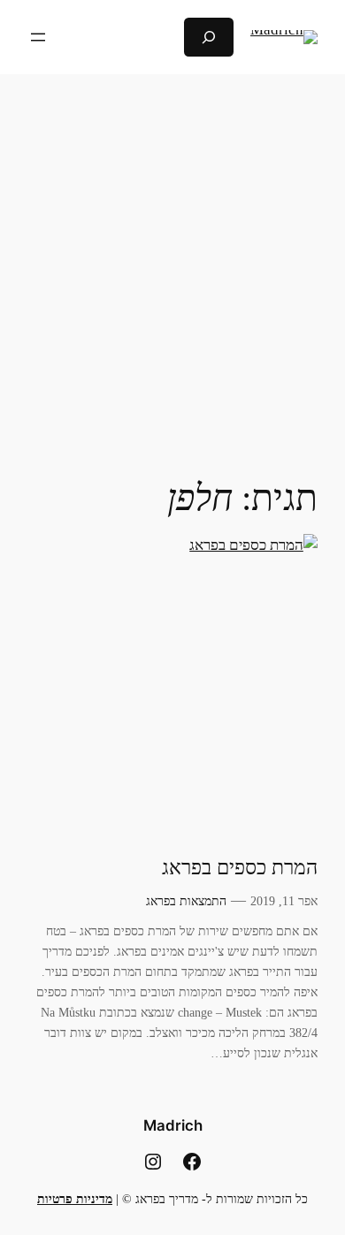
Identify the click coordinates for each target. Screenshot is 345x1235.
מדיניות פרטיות (74, 1199)
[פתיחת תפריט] (38, 37)
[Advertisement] (172, 263)
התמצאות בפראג (186, 901)
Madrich (173, 1125)
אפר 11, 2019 (284, 901)
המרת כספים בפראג (240, 868)
